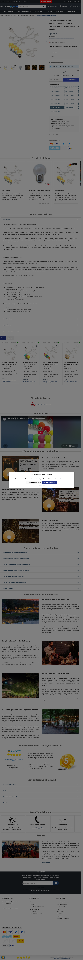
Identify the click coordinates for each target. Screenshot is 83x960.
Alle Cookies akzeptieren (49, 482)
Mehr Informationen (65, 479)
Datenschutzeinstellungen (34, 482)
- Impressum (41, 486)
